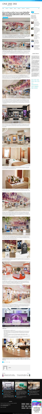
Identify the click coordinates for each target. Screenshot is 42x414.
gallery (38, 79)
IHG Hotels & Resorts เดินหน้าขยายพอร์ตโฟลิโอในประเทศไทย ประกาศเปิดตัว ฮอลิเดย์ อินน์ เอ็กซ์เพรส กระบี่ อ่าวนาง (34, 387)
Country (32, 79)
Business (19, 8)
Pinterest (14, 0)
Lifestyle (7, 8)
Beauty (37, 406)
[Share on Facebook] (6, 362)
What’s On (23, 8)
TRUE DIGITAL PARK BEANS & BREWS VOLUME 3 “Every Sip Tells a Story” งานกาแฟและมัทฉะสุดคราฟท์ (21, 397)
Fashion (35, 79)
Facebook (3, 0)
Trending (32, 86)
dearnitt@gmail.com (5, 405)
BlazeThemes (27, 413)
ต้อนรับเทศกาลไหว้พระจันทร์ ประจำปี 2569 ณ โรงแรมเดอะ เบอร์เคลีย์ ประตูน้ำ (20, 387)
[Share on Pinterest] (7, 362)
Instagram (9, 0)
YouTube (12, 0)
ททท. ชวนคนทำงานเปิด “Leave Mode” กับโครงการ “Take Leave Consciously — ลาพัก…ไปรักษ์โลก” (35, 66)
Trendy (15, 8)
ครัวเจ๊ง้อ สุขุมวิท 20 (36, 86)
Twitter (6, 0)
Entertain (11, 8)
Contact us (27, 8)
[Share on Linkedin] (9, 362)
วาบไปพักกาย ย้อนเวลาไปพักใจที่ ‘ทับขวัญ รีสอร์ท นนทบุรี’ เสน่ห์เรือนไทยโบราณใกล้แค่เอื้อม (34, 394)
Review (38, 81)
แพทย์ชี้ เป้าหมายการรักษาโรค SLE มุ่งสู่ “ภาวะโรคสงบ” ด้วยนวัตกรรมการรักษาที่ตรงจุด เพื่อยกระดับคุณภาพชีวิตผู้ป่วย (8, 392)
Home (3, 8)
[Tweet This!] (4, 362)
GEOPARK (33, 81)
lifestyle (35, 81)
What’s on (32, 17)
